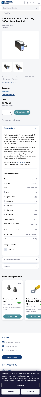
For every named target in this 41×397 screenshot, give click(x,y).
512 (36, 201)
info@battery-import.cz (13, 342)
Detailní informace (8, 82)
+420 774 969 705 (11, 350)
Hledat (36, 8)
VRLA (19, 162)
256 (36, 210)
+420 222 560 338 (11, 346)
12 (36, 192)
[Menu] (38, 2)
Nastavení (20, 385)
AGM (23, 162)
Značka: (5, 27)
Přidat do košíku (20, 112)
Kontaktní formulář (12, 357)
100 (36, 197)
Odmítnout (10, 392)
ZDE (34, 380)
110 (36, 205)
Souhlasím (30, 392)
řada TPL (11, 249)
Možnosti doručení (8, 95)
